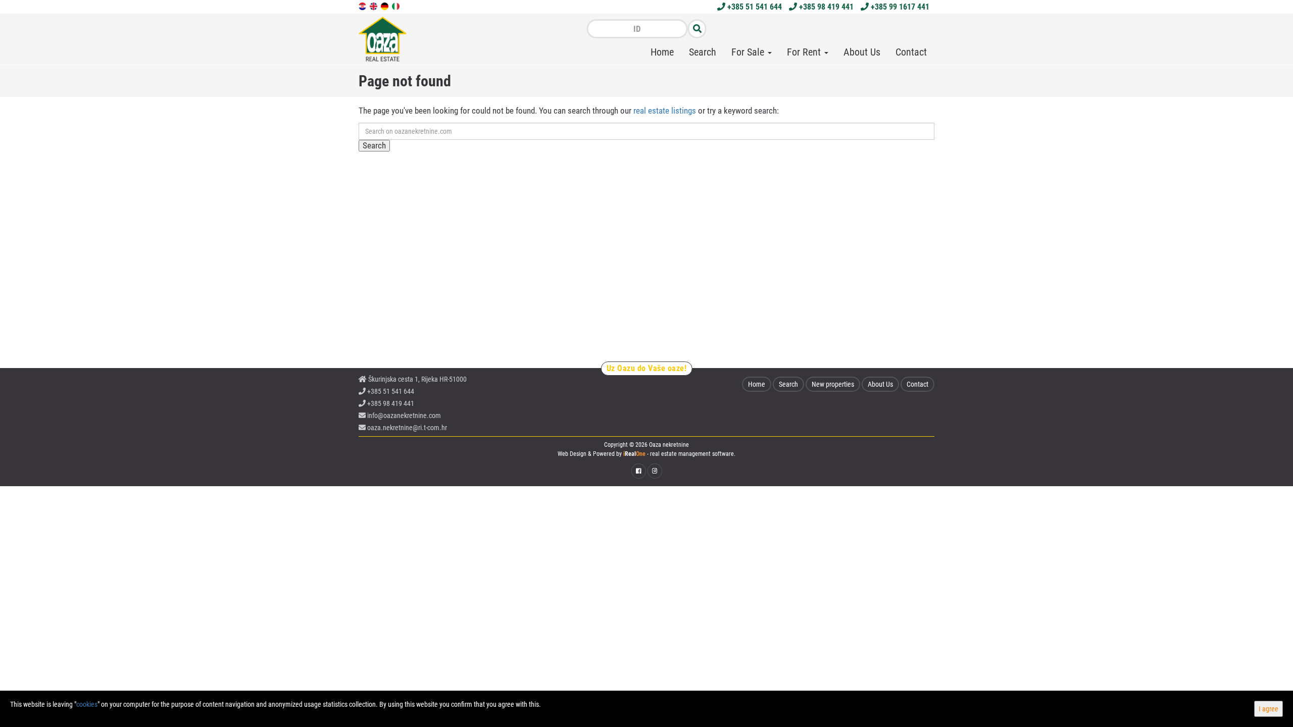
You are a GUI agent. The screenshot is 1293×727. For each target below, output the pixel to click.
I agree (1268, 709)
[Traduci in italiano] (396, 6)
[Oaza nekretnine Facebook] (638, 471)
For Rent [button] (805, 52)
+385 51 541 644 (753, 7)
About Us (861, 52)
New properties (833, 384)
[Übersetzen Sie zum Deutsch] (385, 6)
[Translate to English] (374, 6)
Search (702, 52)
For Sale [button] (749, 52)
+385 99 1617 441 (899, 7)
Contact (911, 52)
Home (662, 52)
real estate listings (664, 111)
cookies (86, 704)
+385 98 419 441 (825, 7)
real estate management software (692, 453)
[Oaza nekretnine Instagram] (655, 471)
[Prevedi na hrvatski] (363, 6)
